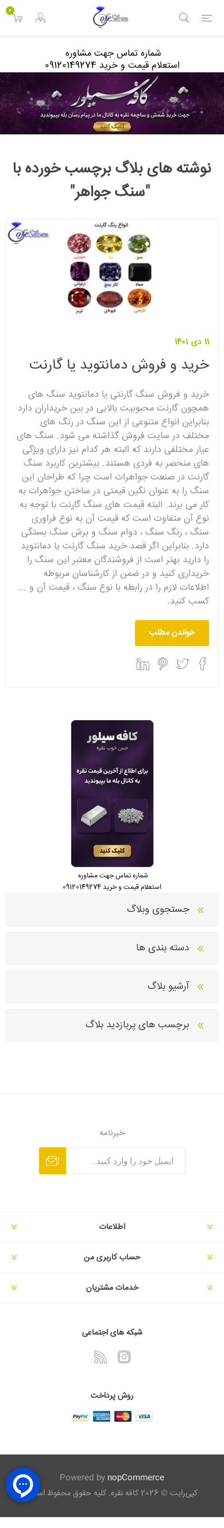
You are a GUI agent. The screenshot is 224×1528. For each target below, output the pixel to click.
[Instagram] (124, 1357)
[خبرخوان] (100, 1357)
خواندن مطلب (172, 632)
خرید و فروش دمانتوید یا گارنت (119, 365)
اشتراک (52, 1160)
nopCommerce (135, 1478)
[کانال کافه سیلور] (112, 103)
